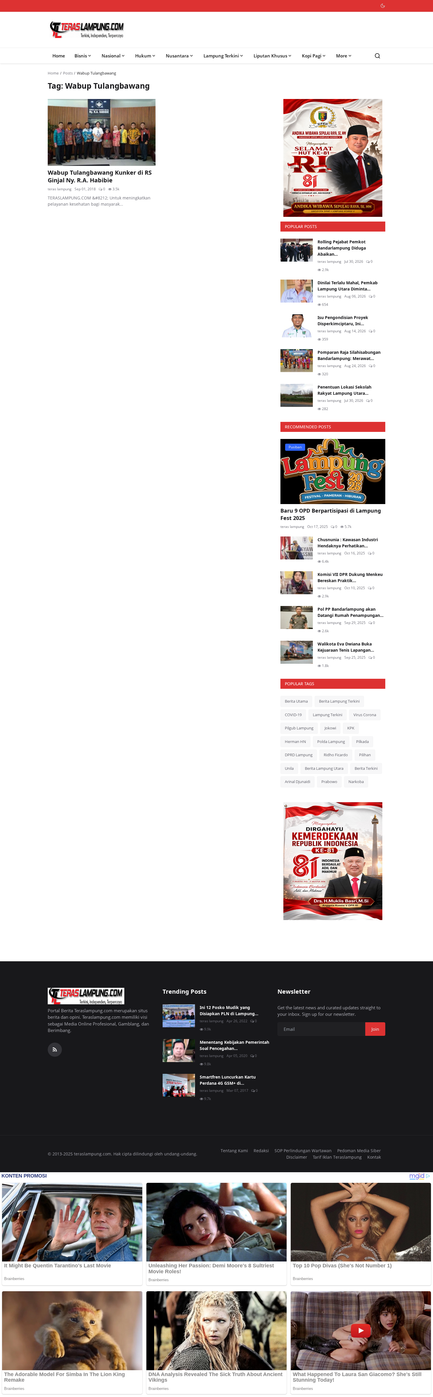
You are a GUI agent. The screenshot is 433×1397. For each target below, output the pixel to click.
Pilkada (362, 741)
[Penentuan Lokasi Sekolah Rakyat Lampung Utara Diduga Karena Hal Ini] (296, 395)
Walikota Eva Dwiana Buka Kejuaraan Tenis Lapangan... (346, 647)
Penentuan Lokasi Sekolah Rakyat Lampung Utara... (344, 390)
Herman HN (295, 741)
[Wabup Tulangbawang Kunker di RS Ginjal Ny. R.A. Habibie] (102, 132)
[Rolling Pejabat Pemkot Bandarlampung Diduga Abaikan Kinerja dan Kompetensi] (296, 250)
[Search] (377, 56)
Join (375, 1029)
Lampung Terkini (221, 56)
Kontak (374, 1157)
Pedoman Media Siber (359, 1150)
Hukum (143, 56)
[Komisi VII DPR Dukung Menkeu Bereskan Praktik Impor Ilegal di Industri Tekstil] (296, 582)
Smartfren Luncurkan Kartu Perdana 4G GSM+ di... (228, 1080)
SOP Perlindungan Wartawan (303, 1150)
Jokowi (330, 728)
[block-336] (332, 158)
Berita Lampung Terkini (339, 701)
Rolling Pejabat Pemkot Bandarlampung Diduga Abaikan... (342, 248)
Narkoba (356, 781)
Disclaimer (296, 1157)
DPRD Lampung (299, 754)
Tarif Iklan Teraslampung (337, 1157)
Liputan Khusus (270, 56)
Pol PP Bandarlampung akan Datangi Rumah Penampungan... (351, 612)
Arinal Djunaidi (297, 781)
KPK (350, 728)
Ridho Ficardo (336, 754)
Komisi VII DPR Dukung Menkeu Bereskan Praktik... (350, 577)
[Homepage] (87, 30)
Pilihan (365, 754)
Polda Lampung (331, 741)
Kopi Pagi (311, 56)
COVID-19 (293, 714)
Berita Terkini (366, 768)
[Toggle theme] (382, 5)
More (341, 56)
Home (58, 56)
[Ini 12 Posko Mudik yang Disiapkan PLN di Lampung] (179, 1015)
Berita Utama (296, 701)
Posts (68, 73)
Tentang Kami (234, 1150)
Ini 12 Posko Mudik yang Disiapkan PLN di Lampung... (229, 1010)
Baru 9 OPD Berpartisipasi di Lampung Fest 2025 (330, 514)
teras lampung (60, 188)
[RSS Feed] (55, 1050)
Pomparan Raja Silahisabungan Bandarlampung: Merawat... (349, 355)
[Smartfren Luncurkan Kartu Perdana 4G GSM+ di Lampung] (179, 1085)
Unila (289, 768)
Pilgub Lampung (299, 728)
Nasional (111, 56)
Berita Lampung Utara (324, 768)
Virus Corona (364, 714)
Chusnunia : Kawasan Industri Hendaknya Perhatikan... (348, 543)
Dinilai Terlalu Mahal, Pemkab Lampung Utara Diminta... (348, 286)
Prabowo (329, 781)
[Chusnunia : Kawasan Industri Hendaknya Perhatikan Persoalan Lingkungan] (296, 547)
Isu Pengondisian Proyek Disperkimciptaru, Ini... (343, 320)
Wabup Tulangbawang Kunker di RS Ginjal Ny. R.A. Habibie (100, 176)
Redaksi (261, 1150)
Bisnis (81, 56)
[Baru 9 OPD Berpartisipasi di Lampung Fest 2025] (332, 471)
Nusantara (177, 56)
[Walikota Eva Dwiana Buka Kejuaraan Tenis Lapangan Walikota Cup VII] (296, 652)
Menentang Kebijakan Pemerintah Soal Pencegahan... (234, 1045)
